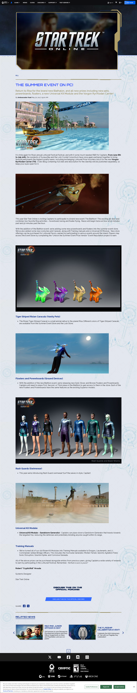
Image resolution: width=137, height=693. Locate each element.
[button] (5, 2)
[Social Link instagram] (87, 657)
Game (16, 2)
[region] (68, 687)
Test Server (63, 2)
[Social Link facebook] (68, 657)
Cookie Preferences (92, 687)
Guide (32, 2)
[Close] (134, 687)
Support (51, 2)
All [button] (17, 75)
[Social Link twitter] (50, 657)
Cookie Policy (47, 689)
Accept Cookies (119, 687)
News (25, 2)
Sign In (111, 2)
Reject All (106, 687)
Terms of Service (8, 691)
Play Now (130, 2)
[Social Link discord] (77, 657)
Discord (41, 2)
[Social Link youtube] (59, 657)
